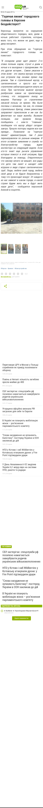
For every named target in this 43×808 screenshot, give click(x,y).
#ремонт (10, 268)
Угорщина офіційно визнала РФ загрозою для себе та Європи (18, 410)
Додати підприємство (21, 618)
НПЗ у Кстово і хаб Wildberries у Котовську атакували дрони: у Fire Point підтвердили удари (19, 452)
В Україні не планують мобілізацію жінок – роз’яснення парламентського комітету (20, 423)
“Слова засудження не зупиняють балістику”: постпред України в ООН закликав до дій (20, 438)
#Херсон (3, 268)
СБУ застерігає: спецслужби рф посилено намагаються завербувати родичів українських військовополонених (21, 395)
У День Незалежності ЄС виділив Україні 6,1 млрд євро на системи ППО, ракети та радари (19, 467)
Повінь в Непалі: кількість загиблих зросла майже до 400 (20, 381)
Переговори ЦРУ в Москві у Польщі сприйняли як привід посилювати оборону (20, 367)
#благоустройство (21, 268)
